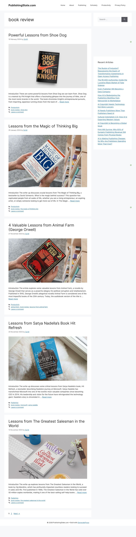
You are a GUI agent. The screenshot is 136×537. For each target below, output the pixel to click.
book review (15, 110)
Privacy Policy (120, 5)
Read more (64, 102)
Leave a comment (17, 112)
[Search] (124, 19)
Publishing (82, 5)
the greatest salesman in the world (33, 500)
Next (17, 514)
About (71, 5)
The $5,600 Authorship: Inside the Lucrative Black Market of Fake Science (112, 82)
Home (63, 5)
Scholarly (93, 5)
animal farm (15, 307)
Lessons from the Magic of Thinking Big (43, 126)
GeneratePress (83, 523)
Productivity (106, 5)
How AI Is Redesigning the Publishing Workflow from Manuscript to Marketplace (109, 98)
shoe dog (24, 110)
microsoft (24, 405)
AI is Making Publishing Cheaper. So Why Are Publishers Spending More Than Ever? (112, 141)
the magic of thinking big (29, 209)
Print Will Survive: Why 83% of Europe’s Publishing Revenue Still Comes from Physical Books (112, 132)
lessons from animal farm (39, 307)
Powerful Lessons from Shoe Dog (37, 35)
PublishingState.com (22, 5)
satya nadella (33, 405)
